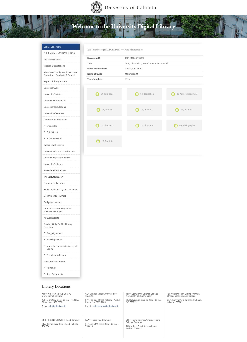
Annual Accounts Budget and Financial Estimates (58, 210)
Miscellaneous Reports (55, 170)
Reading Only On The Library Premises (58, 225)
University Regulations (55, 106)
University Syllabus (53, 164)
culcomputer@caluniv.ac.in (106, 306)
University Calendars (54, 113)
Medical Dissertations (54, 65)
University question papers (57, 157)
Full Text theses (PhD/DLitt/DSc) (59, 53)
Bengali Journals (54, 233)
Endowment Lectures (54, 183)
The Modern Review (56, 255)
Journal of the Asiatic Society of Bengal (62, 247)
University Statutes (53, 94)
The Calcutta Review (53, 176)
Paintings (51, 267)
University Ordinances (55, 100)
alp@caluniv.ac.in (57, 306)
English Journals (54, 239)
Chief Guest (52, 132)
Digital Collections (52, 46)
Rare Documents (55, 274)
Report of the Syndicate (55, 81)
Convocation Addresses (55, 119)
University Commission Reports (59, 151)
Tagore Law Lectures (54, 144)
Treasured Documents (54, 261)
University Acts (51, 87)
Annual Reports (51, 217)
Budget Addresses (52, 202)
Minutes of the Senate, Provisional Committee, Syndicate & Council (60, 73)
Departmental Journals (55, 195)
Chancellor (52, 125)
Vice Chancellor (54, 138)
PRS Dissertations (52, 59)
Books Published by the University (60, 189)
